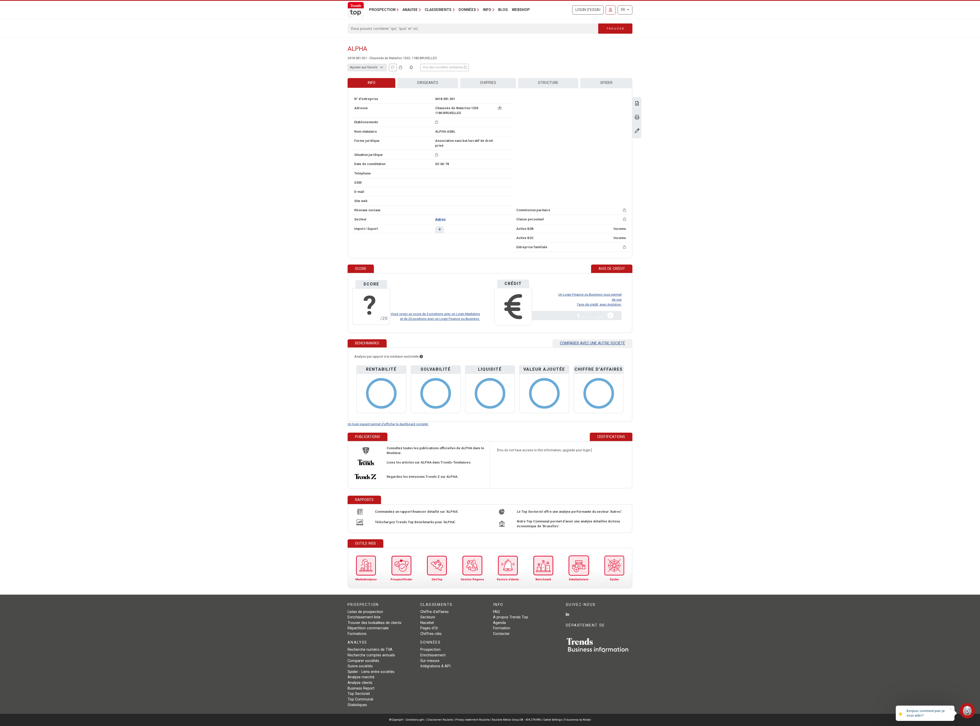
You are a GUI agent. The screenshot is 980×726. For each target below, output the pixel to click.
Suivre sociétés (360, 666)
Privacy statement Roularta (472, 719)
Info (371, 83)
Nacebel (427, 623)
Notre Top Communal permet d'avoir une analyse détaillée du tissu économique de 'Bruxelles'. (568, 523)
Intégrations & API (435, 666)
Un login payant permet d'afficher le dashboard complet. (388, 424)
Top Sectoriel (359, 694)
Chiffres (488, 83)
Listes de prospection (365, 612)
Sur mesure (429, 661)
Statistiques (357, 705)
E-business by (577, 719)
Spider (606, 83)
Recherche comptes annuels (371, 655)
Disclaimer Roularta (440, 719)
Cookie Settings (553, 719)
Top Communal (360, 699)
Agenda (499, 623)
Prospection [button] (382, 10)
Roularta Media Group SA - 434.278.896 (517, 719)
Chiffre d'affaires (434, 612)
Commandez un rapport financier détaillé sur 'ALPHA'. (417, 512)
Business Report (361, 688)
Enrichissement (433, 655)
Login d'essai (587, 10)
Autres (440, 219)
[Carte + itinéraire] (499, 108)
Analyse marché (361, 677)
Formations (357, 634)
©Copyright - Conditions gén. (407, 719)
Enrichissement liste (364, 617)
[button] (439, 229)
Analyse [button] (410, 10)
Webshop (521, 10)
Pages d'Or (429, 628)
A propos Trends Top (510, 617)
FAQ (496, 612)
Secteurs (427, 617)
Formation (501, 628)
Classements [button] (438, 10)
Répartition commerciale (368, 628)
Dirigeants (427, 83)
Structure (548, 83)
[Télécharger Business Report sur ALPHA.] (637, 104)
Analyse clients (360, 683)
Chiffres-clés (431, 634)
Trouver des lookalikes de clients (374, 623)
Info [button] (487, 10)
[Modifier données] (637, 131)
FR (623, 10)
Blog (503, 10)
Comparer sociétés (363, 661)
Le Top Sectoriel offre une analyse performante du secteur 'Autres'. (569, 512)
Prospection (430, 649)
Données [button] (467, 10)
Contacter (501, 634)
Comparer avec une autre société (592, 343)
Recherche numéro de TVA (370, 649)
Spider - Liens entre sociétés (371, 672)
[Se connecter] (611, 10)
